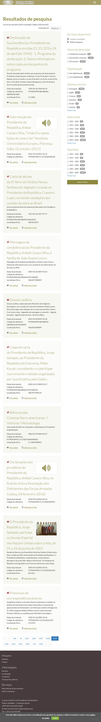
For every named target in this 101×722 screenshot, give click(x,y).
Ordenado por (43, 28)
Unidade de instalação (77, 54)
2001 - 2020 (74, 140)
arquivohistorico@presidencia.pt (20, 709)
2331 (14, 644)
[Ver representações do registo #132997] (46, 528)
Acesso (4, 662)
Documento (73, 61)
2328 (48, 638)
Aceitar (55, 718)
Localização (6, 674)
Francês (72, 96)
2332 (21, 644)
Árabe (71, 103)
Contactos (6, 677)
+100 (41, 644)
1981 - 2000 (74, 136)
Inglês (71, 92)
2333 (28, 644)
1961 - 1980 (74, 132)
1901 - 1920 (74, 121)
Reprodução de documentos (12, 688)
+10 (34, 644)
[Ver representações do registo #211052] (46, 468)
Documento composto (77, 58)
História (5, 659)
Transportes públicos (10, 679)
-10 (20, 638)
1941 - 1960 (74, 129)
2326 (34, 638)
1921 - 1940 (74, 125)
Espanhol (72, 100)
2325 (27, 638)
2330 (6, 644)
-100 (14, 638)
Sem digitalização (76, 73)
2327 (41, 638)
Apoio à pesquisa (8, 691)
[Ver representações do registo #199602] (46, 123)
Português (73, 89)
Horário (5, 671)
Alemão (72, 107)
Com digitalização (76, 77)
